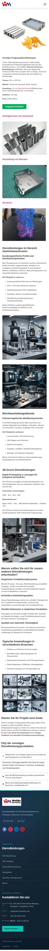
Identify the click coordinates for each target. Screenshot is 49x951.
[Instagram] (10, 829)
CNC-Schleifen (7, 861)
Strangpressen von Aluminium (17, 116)
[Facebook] (4, 829)
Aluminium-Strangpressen (12, 878)
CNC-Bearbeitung (9, 856)
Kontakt (4, 733)
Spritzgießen (7, 872)
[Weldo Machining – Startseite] (10, 4)
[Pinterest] (22, 829)
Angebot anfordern (12, 929)
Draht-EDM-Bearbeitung (11, 867)
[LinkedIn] (16, 829)
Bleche (4, 883)
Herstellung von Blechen (14, 159)
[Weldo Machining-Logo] (24, 802)
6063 (14, 286)
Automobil (29, 88)
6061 (9, 286)
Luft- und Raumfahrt (18, 88)
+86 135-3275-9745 (17, 916)
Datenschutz (6, 946)
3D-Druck (7, 203)
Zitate (31, 733)
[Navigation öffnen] (45, 4)
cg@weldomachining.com (20, 911)
